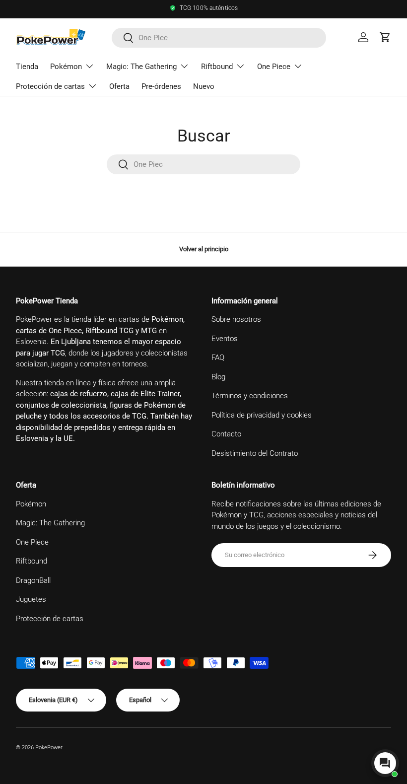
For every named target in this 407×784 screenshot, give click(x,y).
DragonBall (33, 580)
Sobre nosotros (236, 319)
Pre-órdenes (161, 86)
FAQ (217, 357)
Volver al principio (203, 249)
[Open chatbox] (385, 763)
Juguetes (31, 599)
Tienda (27, 66)
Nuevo (203, 86)
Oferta (119, 86)
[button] (385, 37)
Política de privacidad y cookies (261, 415)
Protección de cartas (49, 618)
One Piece (32, 542)
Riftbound (31, 561)
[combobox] (219, 38)
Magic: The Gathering (50, 522)
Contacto (226, 433)
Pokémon (31, 503)
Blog (218, 376)
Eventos (224, 338)
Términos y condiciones (249, 395)
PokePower (48, 747)
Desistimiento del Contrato (254, 453)
